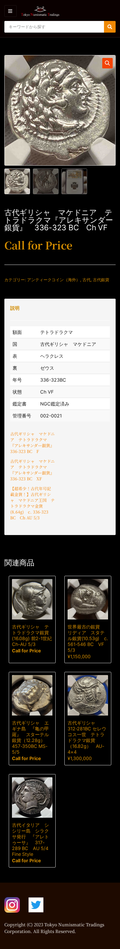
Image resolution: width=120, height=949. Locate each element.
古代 (86, 279)
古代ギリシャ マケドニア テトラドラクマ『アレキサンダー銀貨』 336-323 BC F (33, 442)
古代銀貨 (101, 279)
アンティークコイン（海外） (53, 279)
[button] (107, 63)
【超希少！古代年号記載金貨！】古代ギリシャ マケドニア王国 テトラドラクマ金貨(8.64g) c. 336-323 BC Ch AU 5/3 (32, 503)
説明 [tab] (15, 308)
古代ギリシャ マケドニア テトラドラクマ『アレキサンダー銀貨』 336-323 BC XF (33, 469)
